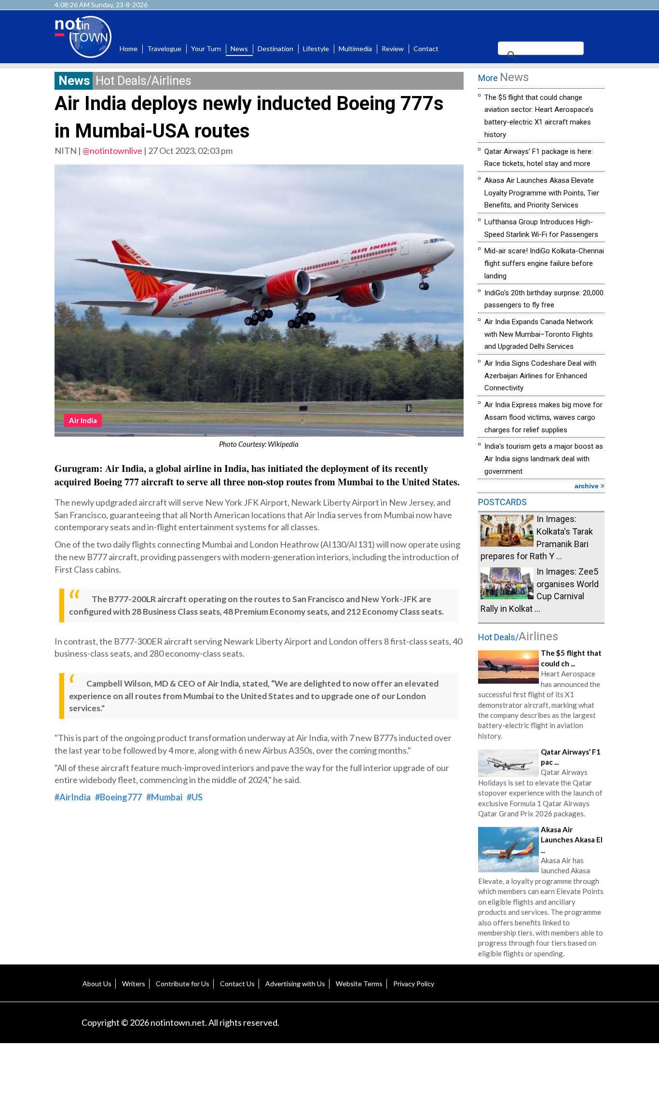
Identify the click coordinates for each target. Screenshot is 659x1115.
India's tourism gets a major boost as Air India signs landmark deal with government (543, 458)
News (239, 48)
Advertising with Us (295, 983)
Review (393, 48)
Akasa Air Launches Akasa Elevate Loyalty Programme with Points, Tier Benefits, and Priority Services (541, 192)
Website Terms (359, 983)
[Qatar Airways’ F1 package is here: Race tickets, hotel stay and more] (508, 762)
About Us (96, 983)
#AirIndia (73, 797)
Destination (275, 48)
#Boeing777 (118, 797)
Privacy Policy (413, 983)
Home (128, 48)
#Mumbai (164, 797)
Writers (133, 983)
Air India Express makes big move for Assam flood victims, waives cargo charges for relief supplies (543, 417)
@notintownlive (112, 150)
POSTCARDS (502, 502)
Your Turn (206, 48)
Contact (426, 48)
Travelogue (164, 48)
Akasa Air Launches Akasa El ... (572, 839)
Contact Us (237, 983)
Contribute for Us (182, 983)
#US (195, 797)
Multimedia (355, 48)
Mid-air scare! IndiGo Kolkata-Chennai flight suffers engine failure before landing (544, 263)
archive (588, 486)
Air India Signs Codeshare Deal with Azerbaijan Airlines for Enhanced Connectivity (540, 375)
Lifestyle (316, 48)
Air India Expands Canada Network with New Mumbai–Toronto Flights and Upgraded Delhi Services (538, 334)
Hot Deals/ (518, 637)
